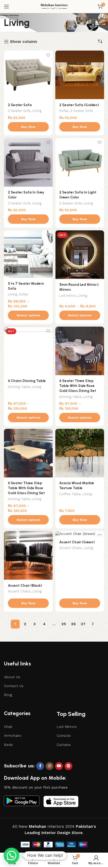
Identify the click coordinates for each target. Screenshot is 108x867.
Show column (23, 41)
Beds (8, 745)
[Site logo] (54, 6)
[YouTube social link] (59, 766)
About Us (12, 677)
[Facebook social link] (40, 766)
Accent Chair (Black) (25, 585)
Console (64, 735)
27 (83, 624)
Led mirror (67, 296)
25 (63, 624)
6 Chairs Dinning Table (27, 381)
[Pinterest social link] (68, 766)
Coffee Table (70, 494)
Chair (8, 727)
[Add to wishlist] (48, 55)
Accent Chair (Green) (77, 542)
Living (36, 111)
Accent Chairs (19, 591)
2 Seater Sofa (20, 105)
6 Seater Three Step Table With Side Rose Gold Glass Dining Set (77, 386)
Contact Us (14, 686)
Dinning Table (19, 387)
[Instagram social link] (49, 766)
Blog (8, 695)
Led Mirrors (67, 727)
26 (73, 624)
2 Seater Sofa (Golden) (79, 105)
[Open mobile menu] (6, 6)
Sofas (63, 111)
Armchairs (12, 735)
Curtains (64, 745)
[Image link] (21, 800)
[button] (11, 855)
